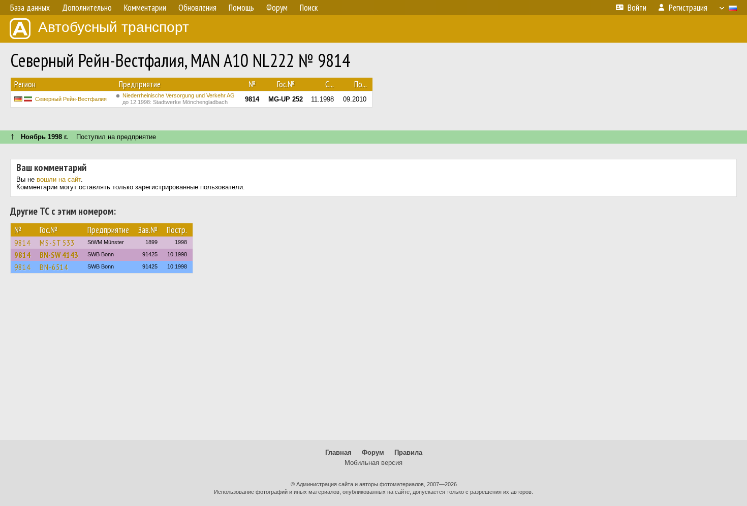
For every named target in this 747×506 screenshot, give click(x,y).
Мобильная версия (373, 462)
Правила (408, 452)
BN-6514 (54, 267)
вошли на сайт (59, 179)
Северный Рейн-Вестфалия (71, 99)
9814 (22, 243)
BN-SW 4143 (59, 255)
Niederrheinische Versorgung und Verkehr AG (178, 98)
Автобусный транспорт (113, 27)
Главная (338, 452)
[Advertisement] (373, 361)
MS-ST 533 (57, 243)
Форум (373, 452)
